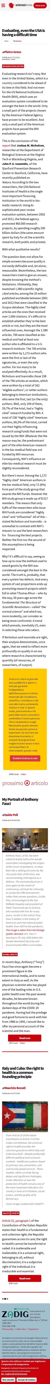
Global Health (10, 954)
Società (15, 1213)
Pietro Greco (12, 52)
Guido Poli (11, 815)
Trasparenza (33, 1329)
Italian (23, 774)
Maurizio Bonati (15, 1088)
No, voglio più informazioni (14, 1374)
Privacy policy (8, 1329)
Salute (6, 1213)
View (7, 42)
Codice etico (20, 1329)
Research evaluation (13, 66)
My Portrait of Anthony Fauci (20, 801)
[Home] (21, 5)
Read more (24, 1038)
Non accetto (8, 1380)
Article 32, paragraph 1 (16, 1221)
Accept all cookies (26, 1380)
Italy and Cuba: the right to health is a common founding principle (23, 1072)
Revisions (17, 41)
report (6, 145)
